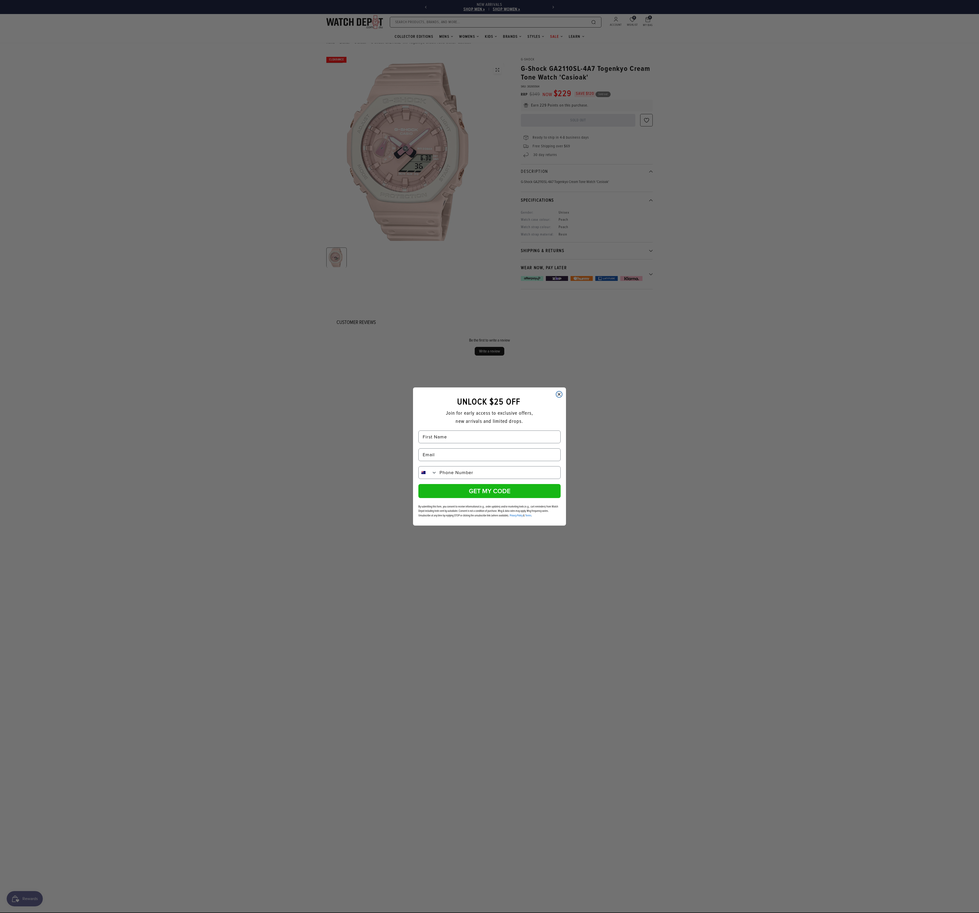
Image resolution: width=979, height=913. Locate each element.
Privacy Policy (516, 515)
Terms (528, 515)
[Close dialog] (559, 394)
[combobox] (428, 472)
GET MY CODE (489, 490)
